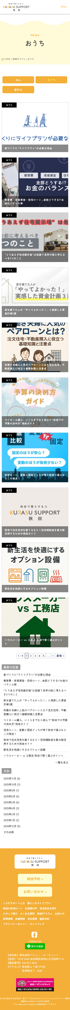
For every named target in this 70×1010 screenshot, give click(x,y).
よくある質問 (27, 913)
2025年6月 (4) (11, 796)
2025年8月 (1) (11, 790)
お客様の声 (31, 908)
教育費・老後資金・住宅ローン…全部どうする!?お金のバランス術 (36, 682)
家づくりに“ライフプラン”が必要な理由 (27, 674)
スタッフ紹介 (10, 913)
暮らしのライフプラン (39, 903)
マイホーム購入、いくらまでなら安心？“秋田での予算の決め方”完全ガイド (36, 722)
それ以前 (9, 832)
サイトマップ (37, 924)
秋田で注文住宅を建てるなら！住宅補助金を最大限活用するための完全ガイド (35, 741)
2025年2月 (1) (11, 814)
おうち (51, 80)
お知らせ (60, 913)
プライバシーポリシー (15, 924)
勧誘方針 (44, 919)
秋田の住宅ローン (12, 908)
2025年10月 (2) (12, 784)
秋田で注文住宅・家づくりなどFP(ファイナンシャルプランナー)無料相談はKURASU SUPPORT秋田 (38, 1000)
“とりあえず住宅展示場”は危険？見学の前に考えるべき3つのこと (35, 692)
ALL (18, 80)
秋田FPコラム (44, 913)
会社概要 (32, 919)
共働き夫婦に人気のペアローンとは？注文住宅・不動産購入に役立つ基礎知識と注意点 (35, 712)
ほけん (18, 89)
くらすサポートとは (14, 903)
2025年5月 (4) (11, 802)
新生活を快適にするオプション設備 (24, 749)
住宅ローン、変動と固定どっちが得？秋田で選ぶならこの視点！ (35, 732)
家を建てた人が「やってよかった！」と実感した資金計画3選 (35, 702)
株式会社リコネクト (47, 1004)
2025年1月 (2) (11, 820)
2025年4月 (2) (11, 808)
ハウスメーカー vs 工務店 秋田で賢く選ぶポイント (33, 755)
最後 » (60, 655)
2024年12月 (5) (12, 826)
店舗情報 (20, 919)
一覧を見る (61, 762)
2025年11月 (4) (12, 778)
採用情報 (8, 919)
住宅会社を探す (48, 908)
